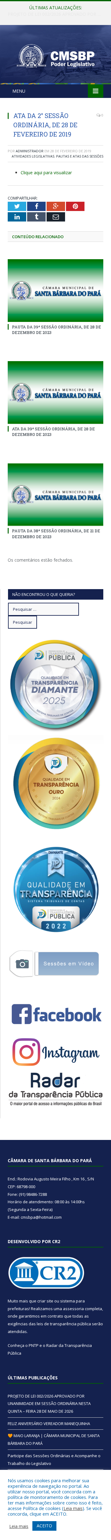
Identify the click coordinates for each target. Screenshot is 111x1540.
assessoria (73, 1308)
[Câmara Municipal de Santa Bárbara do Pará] (55, 55)
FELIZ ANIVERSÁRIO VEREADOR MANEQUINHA (55, 14)
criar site (45, 1301)
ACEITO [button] (44, 1526)
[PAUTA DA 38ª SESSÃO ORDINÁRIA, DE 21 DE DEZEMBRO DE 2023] (55, 494)
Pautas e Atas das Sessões (79, 156)
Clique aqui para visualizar (46, 172)
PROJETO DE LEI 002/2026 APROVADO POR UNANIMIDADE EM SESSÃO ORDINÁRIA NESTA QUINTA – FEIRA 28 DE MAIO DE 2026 (49, 1403)
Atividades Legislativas (33, 156)
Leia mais (73, 1508)
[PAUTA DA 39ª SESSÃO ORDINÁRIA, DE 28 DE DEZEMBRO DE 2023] (55, 290)
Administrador (29, 151)
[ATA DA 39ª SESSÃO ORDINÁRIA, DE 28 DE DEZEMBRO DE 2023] (55, 392)
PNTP (34, 1345)
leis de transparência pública (64, 1324)
